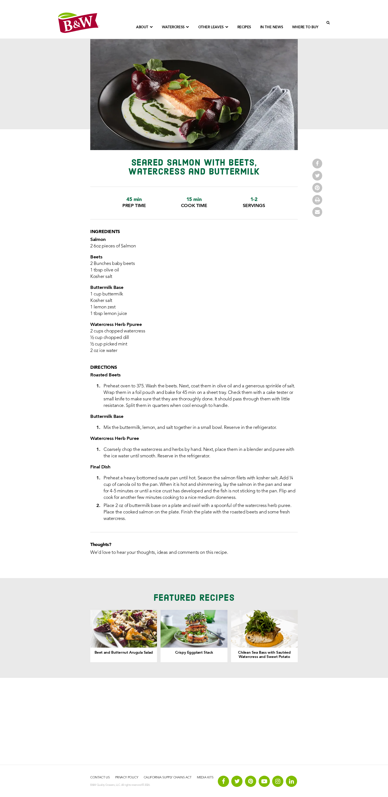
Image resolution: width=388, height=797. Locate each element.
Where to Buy (305, 27)
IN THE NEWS (271, 27)
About (142, 27)
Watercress (174, 27)
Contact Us (100, 777)
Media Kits (205, 777)
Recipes (244, 27)
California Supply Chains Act (168, 777)
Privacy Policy (126, 777)
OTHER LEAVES (211, 27)
